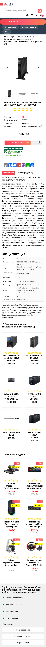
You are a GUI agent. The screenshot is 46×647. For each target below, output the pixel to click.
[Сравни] (27, 15)
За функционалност (14, 605)
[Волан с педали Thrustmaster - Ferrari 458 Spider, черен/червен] (34, 546)
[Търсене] (40, 11)
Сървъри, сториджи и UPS (20, 37)
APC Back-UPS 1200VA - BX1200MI (34, 396)
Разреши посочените (23, 636)
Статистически (12, 619)
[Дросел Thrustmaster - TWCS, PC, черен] (11, 469)
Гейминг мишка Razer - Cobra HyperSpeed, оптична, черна (11, 525)
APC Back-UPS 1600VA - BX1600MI (34, 435)
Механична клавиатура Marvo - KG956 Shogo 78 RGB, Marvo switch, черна (34, 527)
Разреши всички (23, 630)
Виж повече (8, 624)
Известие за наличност (18, 142)
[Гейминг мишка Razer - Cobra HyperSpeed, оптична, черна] (11, 508)
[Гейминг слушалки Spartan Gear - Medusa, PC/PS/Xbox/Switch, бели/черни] (11, 546)
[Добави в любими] (33, 143)
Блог (7, 32)
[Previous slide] (8, 68)
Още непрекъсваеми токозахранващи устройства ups (19, 325)
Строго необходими (14, 598)
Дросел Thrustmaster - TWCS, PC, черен (11, 485)
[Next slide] (38, 68)
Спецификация (8, 173)
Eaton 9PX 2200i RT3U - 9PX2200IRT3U (11, 396)
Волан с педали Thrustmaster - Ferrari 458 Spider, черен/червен (34, 564)
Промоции (11, 27)
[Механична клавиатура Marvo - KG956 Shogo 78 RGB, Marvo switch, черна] (34, 508)
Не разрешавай (23, 643)
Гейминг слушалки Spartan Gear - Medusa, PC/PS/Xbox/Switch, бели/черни (12, 565)
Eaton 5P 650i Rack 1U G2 (11, 433)
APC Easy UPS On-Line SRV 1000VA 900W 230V (11, 358)
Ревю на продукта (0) (25, 173)
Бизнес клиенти (29, 27)
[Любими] (32, 15)
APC (24, 117)
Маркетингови (12, 612)
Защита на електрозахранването (17, 39)
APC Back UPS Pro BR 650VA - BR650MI (34, 358)
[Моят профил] (37, 15)
